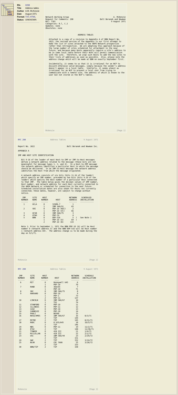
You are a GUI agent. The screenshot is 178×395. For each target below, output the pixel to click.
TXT (27, 17)
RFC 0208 (10, 13)
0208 (27, 5)
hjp (3, 5)
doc (5, 8)
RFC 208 (22, 140)
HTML (33, 17)
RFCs (8, 10)
